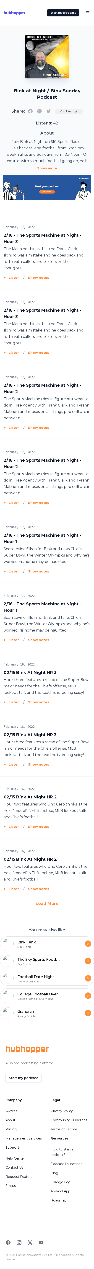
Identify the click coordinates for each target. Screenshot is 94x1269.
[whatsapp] (39, 111)
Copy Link (65, 111)
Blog (54, 1173)
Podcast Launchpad (67, 1164)
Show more (47, 168)
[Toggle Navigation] (87, 12)
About (10, 1120)
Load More (47, 903)
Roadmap (58, 1200)
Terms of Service (64, 1129)
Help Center (15, 1158)
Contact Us (14, 1167)
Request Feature (19, 1177)
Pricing (11, 1129)
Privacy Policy (62, 1111)
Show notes (38, 278)
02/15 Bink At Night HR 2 (30, 797)
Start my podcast (63, 12)
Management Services (23, 1138)
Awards (11, 1111)
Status (10, 1186)
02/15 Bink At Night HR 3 (30, 672)
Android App (60, 1191)
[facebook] (30, 111)
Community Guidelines (69, 1120)
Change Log (60, 1182)
